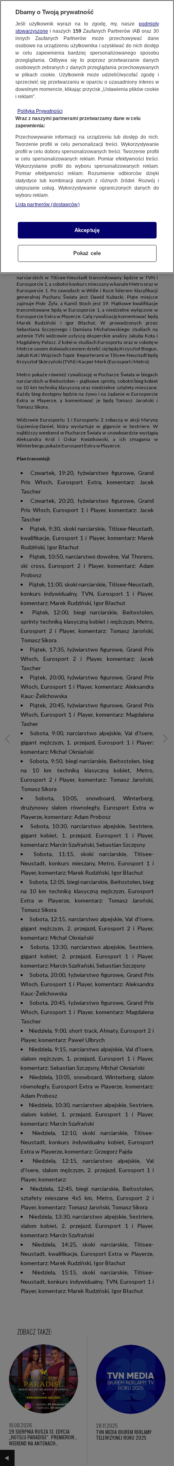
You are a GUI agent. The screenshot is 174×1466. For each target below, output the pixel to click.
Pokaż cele (87, 253)
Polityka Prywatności (40, 111)
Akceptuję (87, 230)
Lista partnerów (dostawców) (47, 204)
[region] (87, 136)
